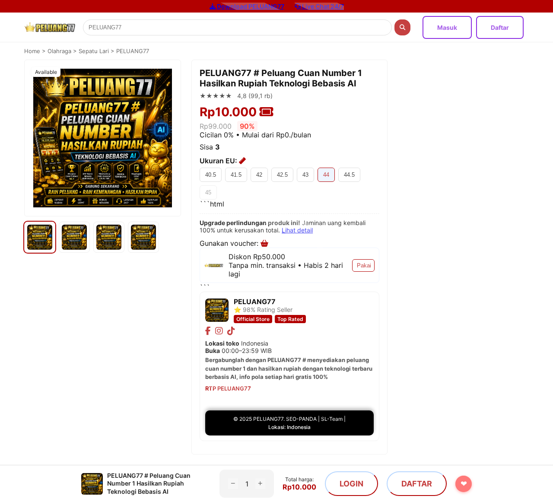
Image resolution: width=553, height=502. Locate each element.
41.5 (236, 175)
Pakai (364, 265)
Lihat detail (297, 230)
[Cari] (402, 27)
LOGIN (351, 483)
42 (259, 175)
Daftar (500, 27)
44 (326, 175)
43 (305, 175)
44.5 (349, 175)
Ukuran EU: (219, 160)
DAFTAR (416, 483)
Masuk (447, 27)
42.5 (282, 175)
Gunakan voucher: (230, 243)
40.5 (210, 175)
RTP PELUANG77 (228, 388)
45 (208, 192)
